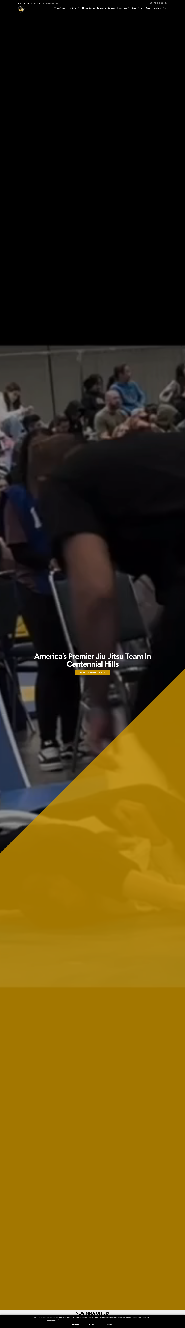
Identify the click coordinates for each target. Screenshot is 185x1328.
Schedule (111, 8)
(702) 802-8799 (35, 3)
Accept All (75, 1324)
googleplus (154, 3)
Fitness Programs (60, 8)
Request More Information (156, 8)
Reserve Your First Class (126, 8)
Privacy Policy (51, 1320)
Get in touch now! (52, 3)
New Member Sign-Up (86, 8)
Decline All (92, 1324)
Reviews (72, 8)
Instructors (101, 8)
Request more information (92, 672)
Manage (110, 1324)
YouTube (162, 3)
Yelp (165, 3)
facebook (151, 3)
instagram (158, 3)
